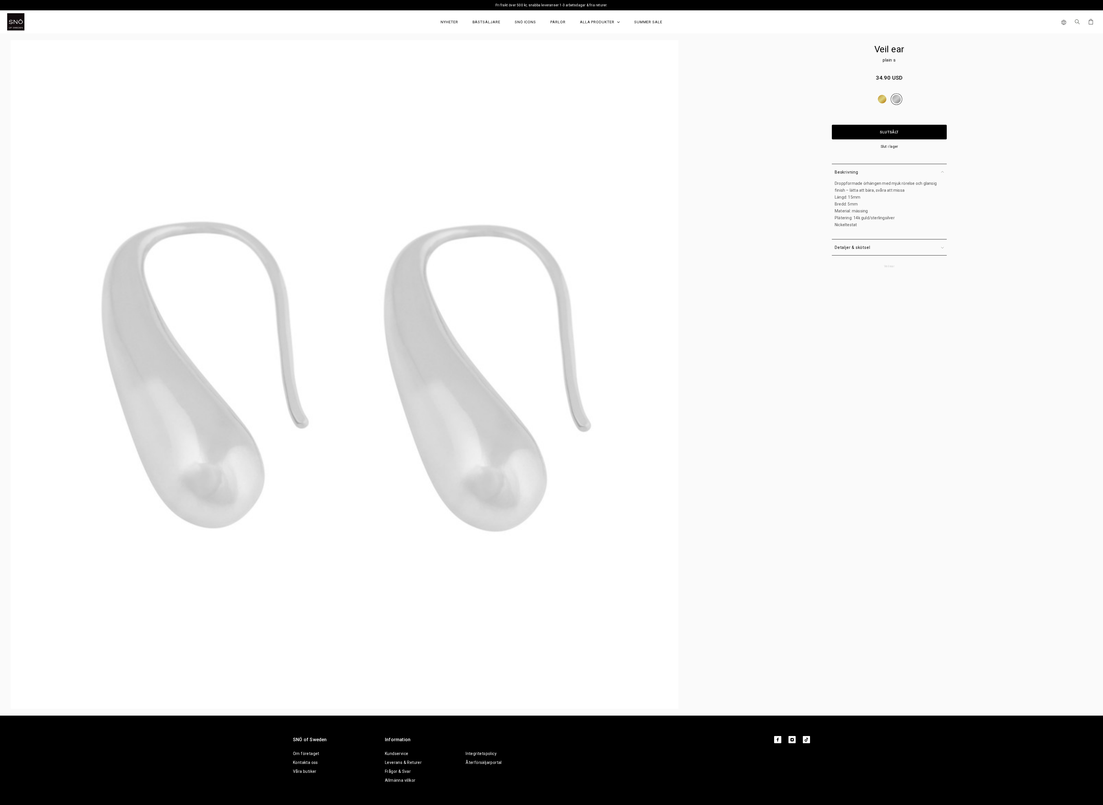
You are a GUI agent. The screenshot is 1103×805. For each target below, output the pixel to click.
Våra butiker (305, 771)
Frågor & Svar (398, 771)
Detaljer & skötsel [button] (852, 247)
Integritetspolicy (481, 753)
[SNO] (26, 21)
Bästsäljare (486, 22)
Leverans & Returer (403, 762)
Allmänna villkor (400, 780)
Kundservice (396, 753)
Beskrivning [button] (846, 172)
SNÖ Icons (525, 22)
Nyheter (449, 22)
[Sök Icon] (1077, 22)
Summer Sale (648, 22)
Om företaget (306, 753)
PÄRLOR (558, 22)
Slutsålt (889, 132)
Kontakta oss (305, 762)
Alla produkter (598, 22)
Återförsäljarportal (484, 762)
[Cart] (1090, 22)
